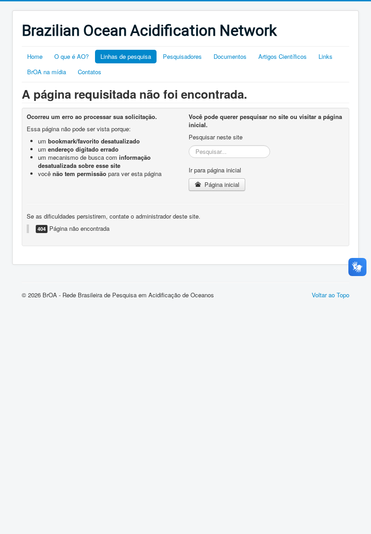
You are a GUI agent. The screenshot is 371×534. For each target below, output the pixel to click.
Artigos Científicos (282, 56)
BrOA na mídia (46, 71)
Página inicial (221, 184)
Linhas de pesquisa (125, 56)
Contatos (89, 71)
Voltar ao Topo (330, 295)
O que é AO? (71, 56)
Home (35, 56)
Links (326, 56)
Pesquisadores (182, 56)
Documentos (230, 56)
